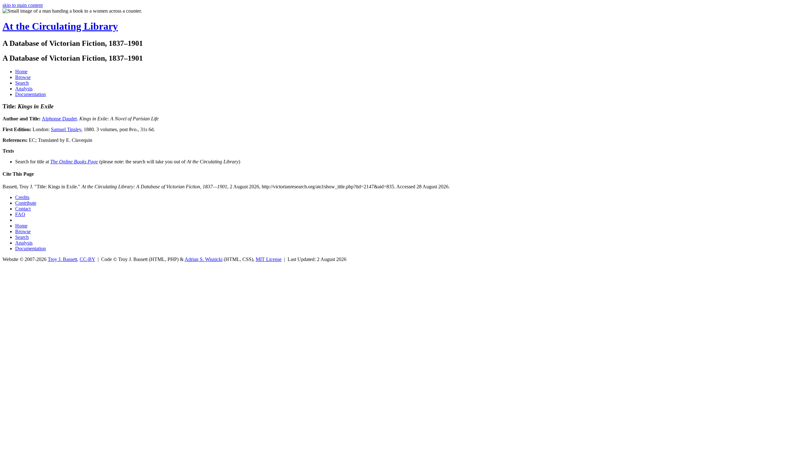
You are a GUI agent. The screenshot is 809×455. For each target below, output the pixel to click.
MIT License (269, 259)
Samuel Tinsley (66, 129)
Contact (23, 208)
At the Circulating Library (60, 26)
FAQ (20, 214)
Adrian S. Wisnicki (203, 259)
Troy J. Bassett (62, 259)
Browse (23, 77)
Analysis (24, 88)
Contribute (25, 203)
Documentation (30, 94)
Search (22, 83)
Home (21, 71)
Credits (22, 197)
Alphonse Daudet (59, 118)
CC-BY (87, 259)
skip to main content (23, 5)
